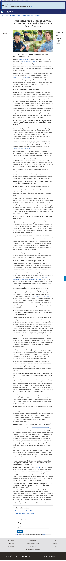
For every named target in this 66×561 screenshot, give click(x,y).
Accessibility (11, 546)
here (31, 6)
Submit (20, 531)
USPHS (38, 467)
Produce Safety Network (28, 61)
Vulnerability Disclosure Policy (33, 549)
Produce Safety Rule (23, 59)
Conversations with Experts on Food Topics (31, 15)
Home (3, 15)
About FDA (11, 543)
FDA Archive (11, 540)
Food (7, 15)
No (20, 527)
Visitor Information (33, 540)
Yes (20, 523)
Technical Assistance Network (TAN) (22, 148)
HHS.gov (55, 543)
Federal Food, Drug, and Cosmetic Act (40, 296)
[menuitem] (59, 34)
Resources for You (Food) (15, 15)
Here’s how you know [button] (24, 0)
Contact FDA (8, 556)
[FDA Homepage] (7, 12)
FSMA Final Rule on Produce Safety (24, 513)
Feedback (64, 279)
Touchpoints (44, 534)
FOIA (55, 540)
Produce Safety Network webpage (40, 427)
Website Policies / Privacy (33, 543)
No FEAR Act (33, 546)
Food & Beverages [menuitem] (58, 42)
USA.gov (55, 546)
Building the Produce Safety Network (24, 510)
